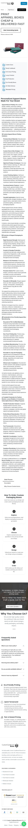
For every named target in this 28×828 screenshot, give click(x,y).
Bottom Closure (7, 783)
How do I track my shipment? (9, 675)
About (5, 825)
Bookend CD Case (8, 771)
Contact (22, 825)
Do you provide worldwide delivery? (11, 669)
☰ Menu (24, 3)
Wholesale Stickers (8, 780)
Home (2, 9)
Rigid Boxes (11, 9)
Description (7, 483)
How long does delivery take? (9, 662)
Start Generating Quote (10, 30)
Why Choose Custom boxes (12, 486)
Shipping (16, 825)
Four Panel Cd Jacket (8, 774)
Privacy (11, 825)
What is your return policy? (9, 645)
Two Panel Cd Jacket (8, 777)
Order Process (8, 479)
